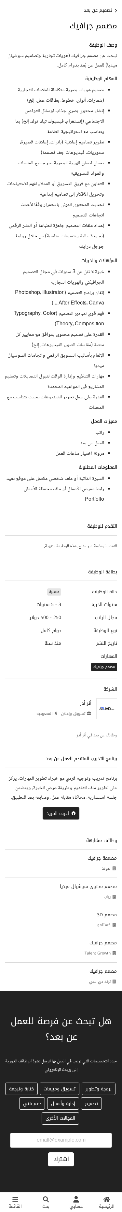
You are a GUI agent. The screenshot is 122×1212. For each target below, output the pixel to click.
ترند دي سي (100, 981)
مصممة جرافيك (102, 858)
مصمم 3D (107, 914)
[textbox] (61, 273)
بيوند (106, 868)
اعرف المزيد (58, 813)
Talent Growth (98, 953)
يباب (107, 896)
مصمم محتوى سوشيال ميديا (88, 886)
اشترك (61, 1159)
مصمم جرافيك (103, 943)
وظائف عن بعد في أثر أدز (96, 735)
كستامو (104, 924)
